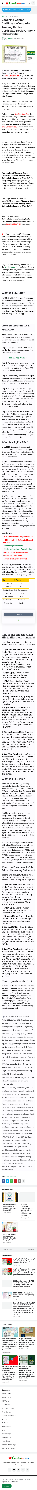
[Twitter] (7, 1181)
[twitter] (14, 1470)
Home (4, 16)
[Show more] (23, 1181)
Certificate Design (13, 16)
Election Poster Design (9, 1415)
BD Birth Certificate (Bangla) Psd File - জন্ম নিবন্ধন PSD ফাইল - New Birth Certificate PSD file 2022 (27, 1210)
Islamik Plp (5, 1430)
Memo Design (6, 1434)
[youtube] (18, 1470)
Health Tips (5, 1423)
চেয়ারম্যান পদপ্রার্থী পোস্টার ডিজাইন (13, 546)
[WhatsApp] (11, 1181)
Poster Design (6, 1441)
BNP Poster (5, 1401)
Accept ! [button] (6, 1486)
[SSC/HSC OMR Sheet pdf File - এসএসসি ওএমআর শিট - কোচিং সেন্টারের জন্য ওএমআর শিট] (7, 1295)
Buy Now (18, 614)
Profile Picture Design (9, 1445)
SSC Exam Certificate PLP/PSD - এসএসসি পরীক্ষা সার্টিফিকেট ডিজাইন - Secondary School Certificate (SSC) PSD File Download (24, 1284)
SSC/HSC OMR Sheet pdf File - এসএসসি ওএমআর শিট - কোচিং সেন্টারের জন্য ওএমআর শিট (23, 1294)
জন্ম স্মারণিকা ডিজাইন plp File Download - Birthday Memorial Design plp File (9, 1237)
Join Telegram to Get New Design (17, 10)
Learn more (14, 1482)
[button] (2, 3)
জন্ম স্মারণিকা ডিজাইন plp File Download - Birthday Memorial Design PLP (9, 1207)
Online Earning (7, 1437)
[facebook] (9, 1470)
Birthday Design (7, 1397)
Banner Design (6, 1394)
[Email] (19, 1181)
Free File (4, 1419)
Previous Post (7, 1249)
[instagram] (23, 1470)
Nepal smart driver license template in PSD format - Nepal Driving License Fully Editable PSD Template (27, 1342)
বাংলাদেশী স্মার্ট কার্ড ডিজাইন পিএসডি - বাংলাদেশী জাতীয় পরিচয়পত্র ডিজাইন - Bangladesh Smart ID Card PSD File (24, 1261)
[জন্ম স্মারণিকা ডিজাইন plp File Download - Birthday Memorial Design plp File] (10, 1227)
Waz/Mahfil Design (8, 1448)
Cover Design (6, 1412)
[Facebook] (3, 1181)
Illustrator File (6, 1426)
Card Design (6, 1404)
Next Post (31, 1249)
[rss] (27, 1470)
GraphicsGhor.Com (12, 267)
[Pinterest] (15, 1181)
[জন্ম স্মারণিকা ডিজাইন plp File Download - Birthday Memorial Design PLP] (10, 1197)
